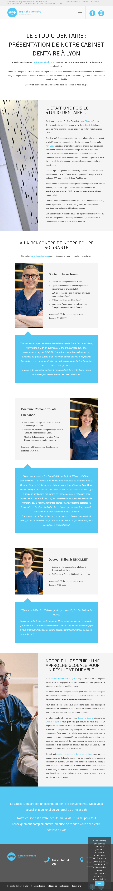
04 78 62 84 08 (73, 818)
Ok (99, 883)
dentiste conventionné (73, 803)
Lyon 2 (49, 722)
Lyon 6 (58, 722)
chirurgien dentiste (70, 692)
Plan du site (76, 886)
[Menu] (78, 12)
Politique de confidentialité (58, 886)
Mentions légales (38, 886)
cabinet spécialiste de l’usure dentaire (75, 754)
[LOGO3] (24, 12)
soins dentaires (94, 692)
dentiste (53, 72)
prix (90, 699)
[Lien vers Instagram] (101, 13)
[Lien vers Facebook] (92, 13)
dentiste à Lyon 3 (85, 718)
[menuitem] (78, 12)
